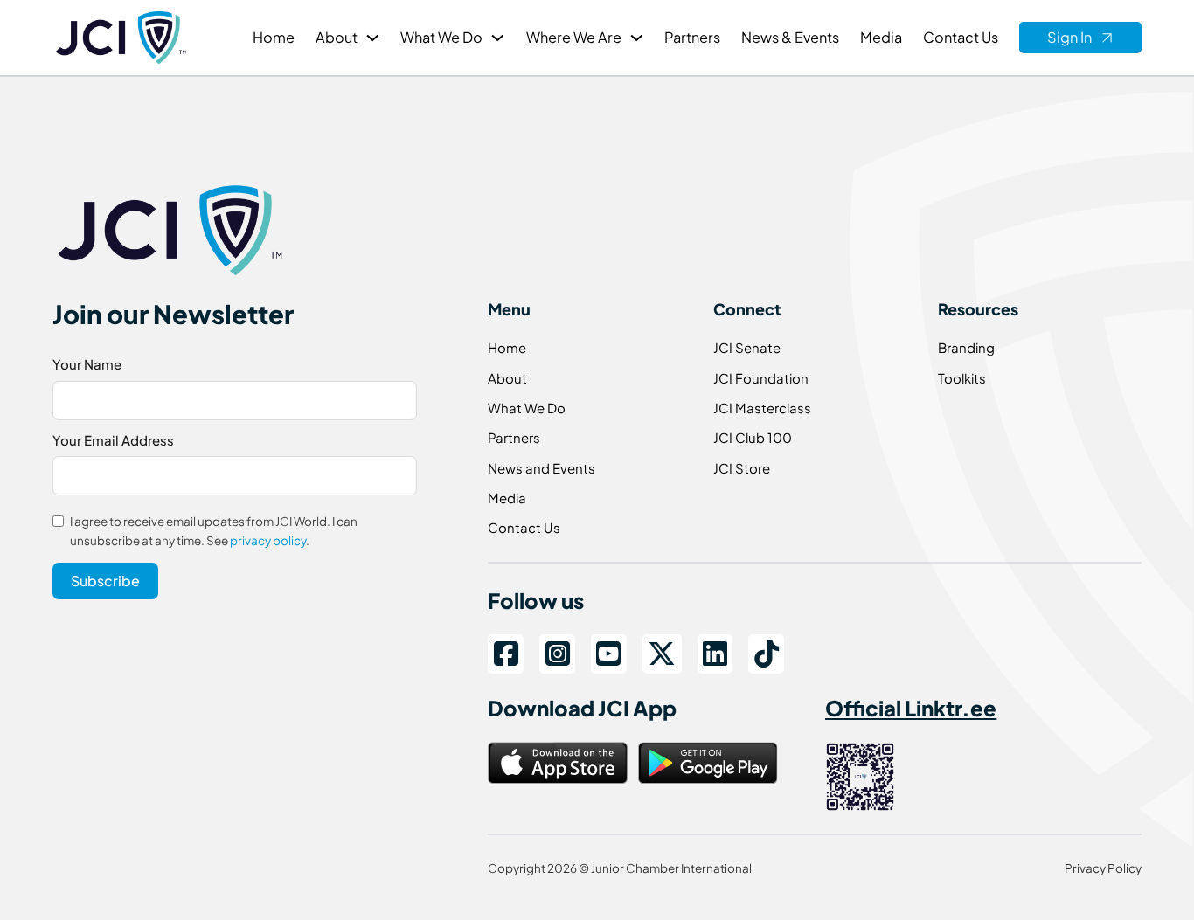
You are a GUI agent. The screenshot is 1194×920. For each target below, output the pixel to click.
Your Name (86, 364)
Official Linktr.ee (910, 708)
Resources (978, 309)
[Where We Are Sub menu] (636, 38)
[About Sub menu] (372, 38)
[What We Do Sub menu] (497, 38)
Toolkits (962, 378)
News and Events (541, 468)
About (337, 37)
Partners (692, 37)
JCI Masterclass (762, 407)
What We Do (441, 37)
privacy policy (268, 540)
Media (881, 37)
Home (274, 37)
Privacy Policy (1103, 868)
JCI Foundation (761, 378)
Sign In (1069, 37)
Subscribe (105, 580)
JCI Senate (747, 347)
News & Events (790, 37)
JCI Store (741, 468)
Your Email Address (113, 440)
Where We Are (573, 37)
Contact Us (960, 37)
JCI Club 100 (752, 437)
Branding (966, 347)
